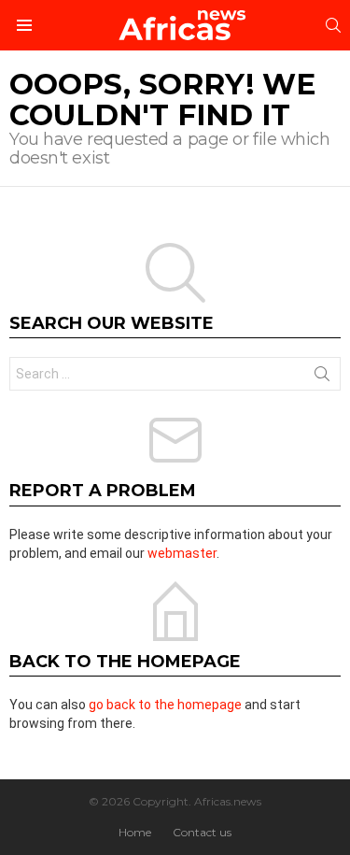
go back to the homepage (165, 704)
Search (322, 377)
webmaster (182, 553)
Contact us (202, 832)
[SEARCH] (333, 25)
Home (135, 832)
